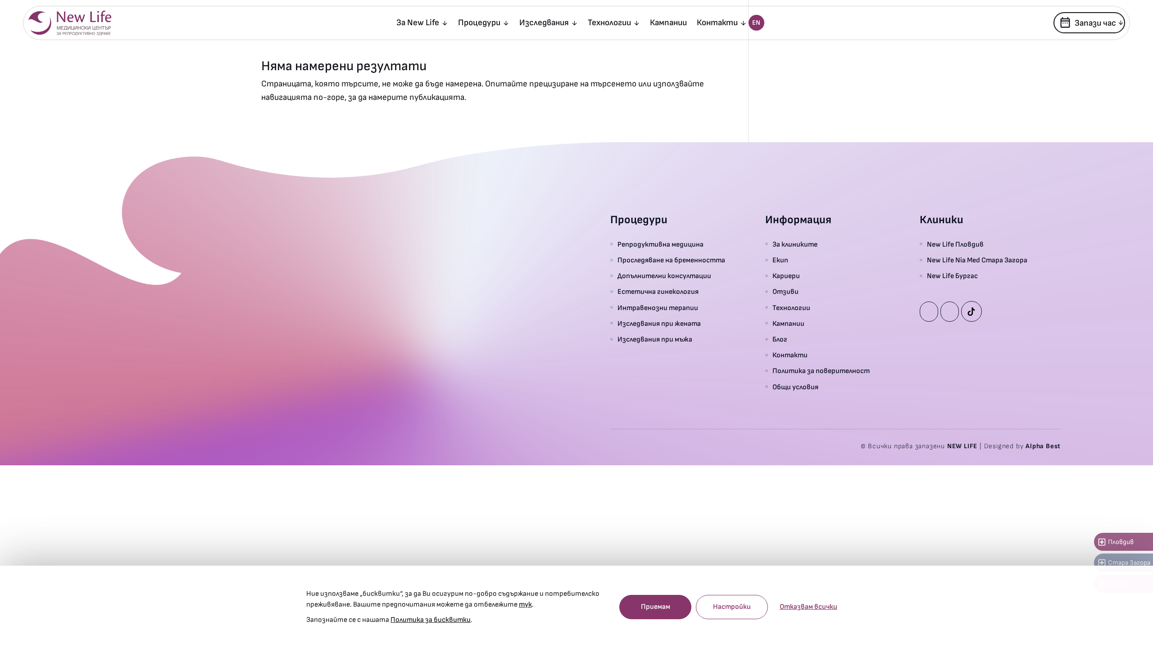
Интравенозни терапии (657, 308)
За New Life (417, 24)
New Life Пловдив (955, 244)
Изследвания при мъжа (654, 339)
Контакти (717, 24)
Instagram (949, 312)
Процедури (479, 24)
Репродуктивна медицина (660, 244)
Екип (780, 260)
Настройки (732, 607)
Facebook (929, 312)
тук (525, 604)
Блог (779, 339)
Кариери (786, 276)
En (756, 22)
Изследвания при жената (659, 324)
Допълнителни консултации (664, 276)
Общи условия (795, 387)
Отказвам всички (808, 607)
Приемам (655, 607)
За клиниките (794, 244)
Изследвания (544, 24)
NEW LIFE (962, 446)
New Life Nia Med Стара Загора (977, 260)
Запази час (1087, 22)
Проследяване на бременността (671, 260)
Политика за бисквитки (430, 620)
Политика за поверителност (821, 371)
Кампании (668, 24)
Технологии (609, 24)
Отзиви (785, 292)
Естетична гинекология (658, 292)
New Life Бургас (952, 276)
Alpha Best (1043, 446)
